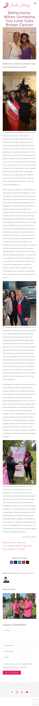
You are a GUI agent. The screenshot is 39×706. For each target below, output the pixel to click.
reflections (11, 549)
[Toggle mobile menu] (35, 3)
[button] (4, 606)
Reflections (18, 546)
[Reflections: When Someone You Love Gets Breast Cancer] (19, 594)
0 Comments (20, 549)
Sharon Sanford (10, 542)
